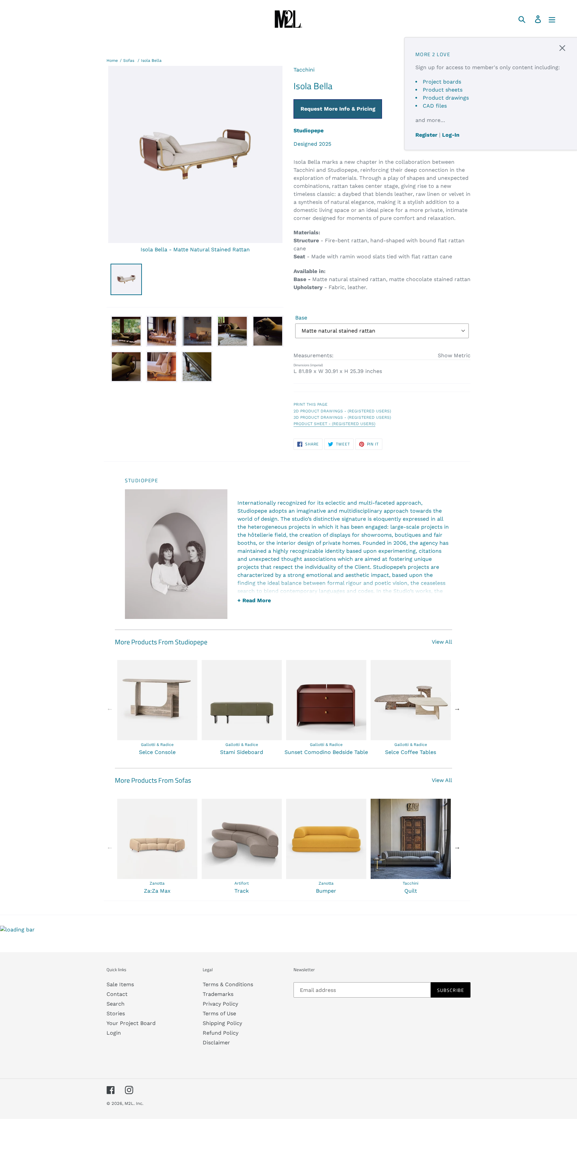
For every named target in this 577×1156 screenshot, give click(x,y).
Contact (117, 994)
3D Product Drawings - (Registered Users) (342, 417)
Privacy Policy (220, 1004)
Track (241, 891)
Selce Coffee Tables (410, 752)
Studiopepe (309, 130)
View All (442, 642)
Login (114, 1033)
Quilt (410, 891)
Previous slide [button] (110, 708)
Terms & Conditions (228, 984)
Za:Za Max (157, 891)
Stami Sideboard (241, 752)
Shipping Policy (222, 1023)
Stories (116, 1013)
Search (116, 1004)
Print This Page (311, 404)
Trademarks (218, 994)
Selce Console (157, 752)
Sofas (128, 60)
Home (112, 60)
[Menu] (552, 18)
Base (301, 317)
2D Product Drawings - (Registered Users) (342, 411)
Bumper (326, 891)
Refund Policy (220, 1033)
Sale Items (120, 984)
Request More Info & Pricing (338, 109)
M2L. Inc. (134, 1103)
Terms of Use (219, 1013)
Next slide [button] (457, 708)
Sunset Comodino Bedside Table (326, 752)
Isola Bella (151, 60)
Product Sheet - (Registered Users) (334, 423)
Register (426, 135)
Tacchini (304, 70)
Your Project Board (131, 1023)
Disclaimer (216, 1042)
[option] (157, 708)
